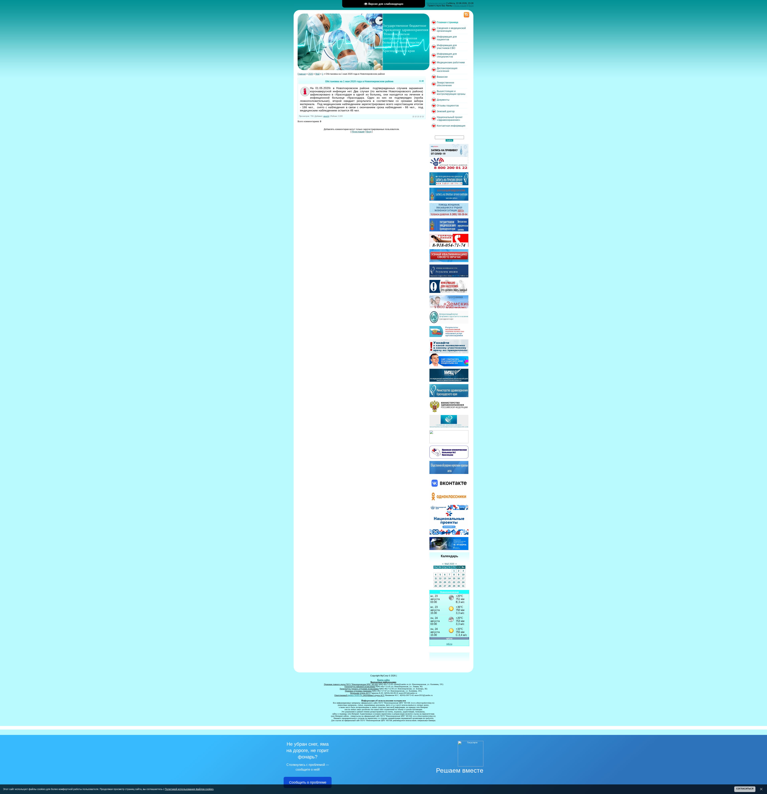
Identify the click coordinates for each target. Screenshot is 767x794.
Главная (302, 74)
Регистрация (460, 5)
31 (463, 586)
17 (463, 578)
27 (445, 586)
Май (317, 74)
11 (436, 578)
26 (440, 586)
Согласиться (744, 788)
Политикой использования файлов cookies (189, 789)
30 (458, 586)
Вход (470, 5)
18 (435, 582)
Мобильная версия (436, 3)
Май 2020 (449, 564)
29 (454, 586)
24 (463, 582)
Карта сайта (383, 680)
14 (449, 578)
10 (463, 574)
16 (458, 578)
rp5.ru (449, 644)
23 (458, 582)
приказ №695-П (354, 695)
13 (445, 578)
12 (440, 578)
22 (454, 582)
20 (445, 582)
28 (449, 586)
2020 (310, 74)
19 (440, 582)
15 (454, 578)
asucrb (326, 116)
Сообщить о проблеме (307, 782)
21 (449, 582)
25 (435, 586)
